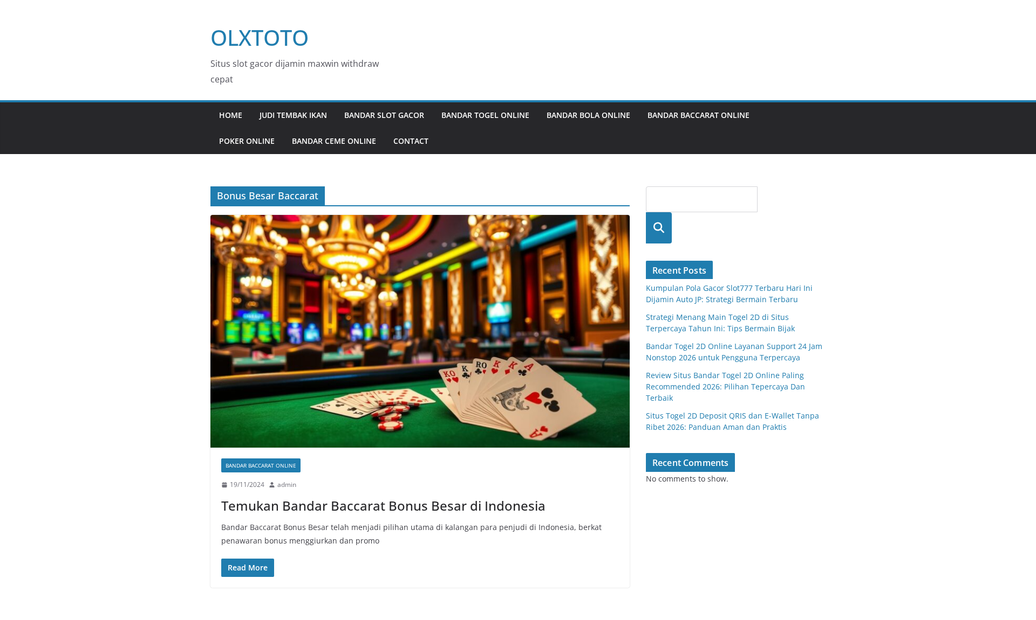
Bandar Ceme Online (334, 141)
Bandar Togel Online (485, 115)
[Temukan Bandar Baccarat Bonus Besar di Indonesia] (420, 331)
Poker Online (247, 141)
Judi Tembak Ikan (293, 115)
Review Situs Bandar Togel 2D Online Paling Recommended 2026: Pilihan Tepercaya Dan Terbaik (725, 386)
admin (286, 484)
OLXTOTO (259, 37)
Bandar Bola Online (588, 115)
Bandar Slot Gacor (384, 115)
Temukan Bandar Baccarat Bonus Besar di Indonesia (383, 505)
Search (659, 227)
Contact (410, 141)
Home (230, 115)
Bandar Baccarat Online (698, 115)
